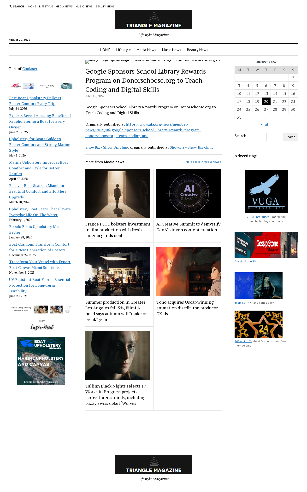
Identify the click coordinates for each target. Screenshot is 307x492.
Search (240, 135)
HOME (32, 6)
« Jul (264, 124)
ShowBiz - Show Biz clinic (107, 147)
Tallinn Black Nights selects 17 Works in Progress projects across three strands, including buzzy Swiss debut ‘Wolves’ (115, 394)
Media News (64, 6)
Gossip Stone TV (245, 261)
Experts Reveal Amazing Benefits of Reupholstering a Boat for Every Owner (40, 121)
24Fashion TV (243, 341)
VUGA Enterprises (258, 217)
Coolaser (29, 68)
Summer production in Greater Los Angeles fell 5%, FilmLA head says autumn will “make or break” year (116, 310)
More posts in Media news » (204, 161)
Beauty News (105, 6)
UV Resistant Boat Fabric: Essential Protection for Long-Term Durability (39, 285)
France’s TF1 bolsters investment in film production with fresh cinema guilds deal (117, 229)
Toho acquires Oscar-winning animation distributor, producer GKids (187, 307)
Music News (84, 6)
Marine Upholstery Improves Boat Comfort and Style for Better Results (38, 168)
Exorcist (240, 302)
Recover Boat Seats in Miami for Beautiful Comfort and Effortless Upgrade (37, 191)
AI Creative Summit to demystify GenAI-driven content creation (188, 226)
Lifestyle (46, 6)
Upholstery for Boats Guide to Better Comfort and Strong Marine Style (39, 144)
